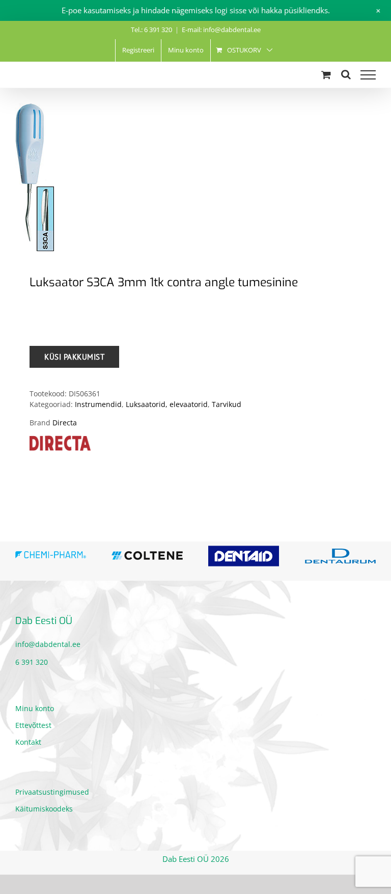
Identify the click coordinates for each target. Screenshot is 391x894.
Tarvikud (226, 404)
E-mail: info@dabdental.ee (221, 29)
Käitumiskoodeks (44, 809)
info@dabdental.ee (47, 644)
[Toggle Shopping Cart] (326, 74)
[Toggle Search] (346, 74)
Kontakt (28, 742)
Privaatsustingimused (52, 792)
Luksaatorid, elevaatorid (167, 404)
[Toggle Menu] (368, 74)
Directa (64, 422)
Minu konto (34, 708)
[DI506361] (195, 177)
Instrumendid (98, 404)
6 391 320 (31, 662)
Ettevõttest (33, 725)
